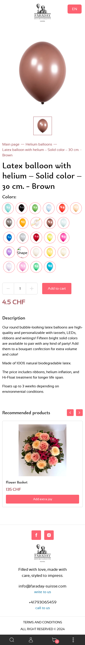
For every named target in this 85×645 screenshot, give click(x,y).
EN (74, 9)
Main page (10, 144)
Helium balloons (39, 144)
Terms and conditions (42, 622)
